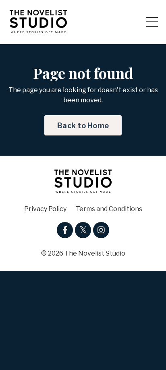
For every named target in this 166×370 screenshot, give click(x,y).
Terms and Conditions (109, 209)
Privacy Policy (45, 209)
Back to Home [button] (83, 125)
